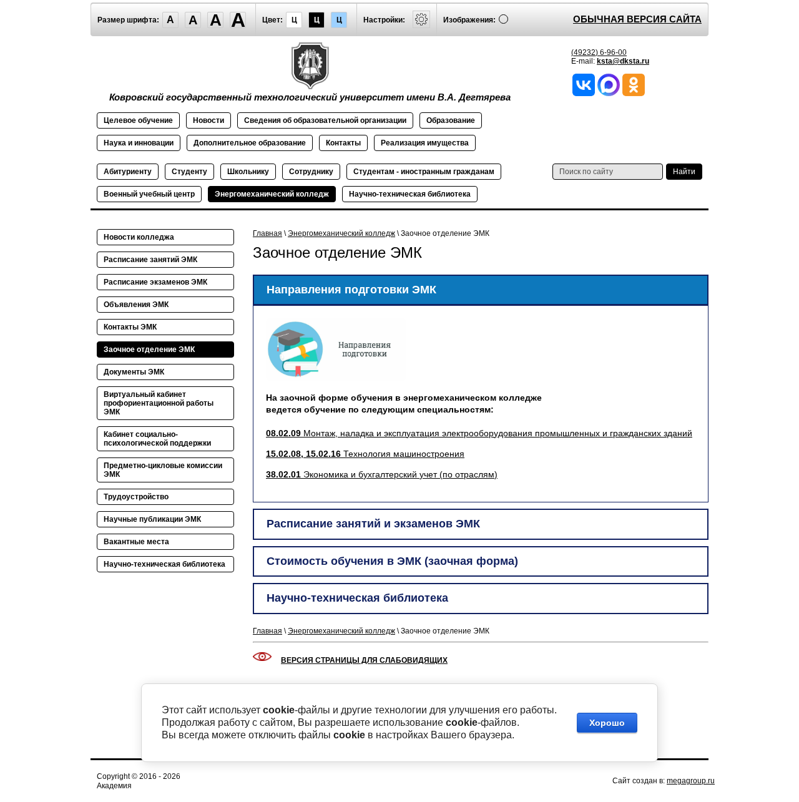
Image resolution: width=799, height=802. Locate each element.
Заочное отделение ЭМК (149, 349)
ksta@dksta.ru (623, 61)
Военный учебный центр (149, 194)
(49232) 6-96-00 (599, 52)
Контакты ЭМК (130, 327)
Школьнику (248, 171)
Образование (450, 120)
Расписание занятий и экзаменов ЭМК (373, 523)
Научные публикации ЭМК (152, 519)
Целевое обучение (138, 120)
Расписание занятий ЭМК (150, 259)
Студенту (189, 171)
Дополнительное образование (250, 143)
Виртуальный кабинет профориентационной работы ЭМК (158, 403)
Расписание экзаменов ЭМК (155, 282)
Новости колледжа (139, 237)
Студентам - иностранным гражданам (423, 171)
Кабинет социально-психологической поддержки (157, 438)
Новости (208, 120)
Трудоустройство (136, 496)
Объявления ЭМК (136, 304)
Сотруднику (311, 171)
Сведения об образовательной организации (325, 120)
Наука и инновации (139, 143)
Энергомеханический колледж (272, 194)
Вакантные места (136, 541)
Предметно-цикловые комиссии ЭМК (163, 470)
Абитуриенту (128, 171)
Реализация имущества (425, 143)
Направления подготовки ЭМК (351, 289)
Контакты (343, 143)
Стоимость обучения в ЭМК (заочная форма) (392, 561)
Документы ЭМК (134, 372)
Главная (267, 233)
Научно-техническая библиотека (410, 194)
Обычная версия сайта (637, 19)
